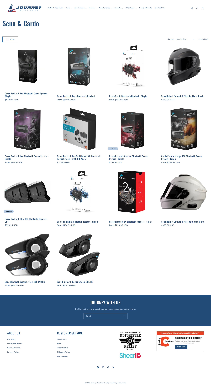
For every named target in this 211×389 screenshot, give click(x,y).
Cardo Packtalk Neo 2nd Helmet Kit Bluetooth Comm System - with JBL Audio (79, 157)
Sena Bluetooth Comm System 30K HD (75, 281)
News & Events (13, 348)
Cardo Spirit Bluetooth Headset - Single (128, 96)
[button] (69, 8)
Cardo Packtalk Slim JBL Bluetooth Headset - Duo (26, 220)
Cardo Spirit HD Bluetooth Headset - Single (77, 221)
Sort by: (171, 39)
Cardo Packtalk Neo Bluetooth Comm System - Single (27, 157)
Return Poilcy (63, 356)
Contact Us (62, 339)
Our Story (11, 339)
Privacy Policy (13, 352)
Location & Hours (14, 343)
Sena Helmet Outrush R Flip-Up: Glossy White (182, 221)
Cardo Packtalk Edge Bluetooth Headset (76, 96)
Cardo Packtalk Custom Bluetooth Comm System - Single (128, 157)
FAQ (59, 343)
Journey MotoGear (97, 383)
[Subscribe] (124, 316)
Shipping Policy (63, 352)
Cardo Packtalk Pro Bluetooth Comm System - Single (26, 94)
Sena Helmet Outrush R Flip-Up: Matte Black (182, 96)
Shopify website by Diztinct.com (115, 383)
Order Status (62, 348)
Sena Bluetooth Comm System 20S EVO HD (25, 281)
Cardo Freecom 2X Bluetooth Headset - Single (131, 221)
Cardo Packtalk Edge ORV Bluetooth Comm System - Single (181, 157)
